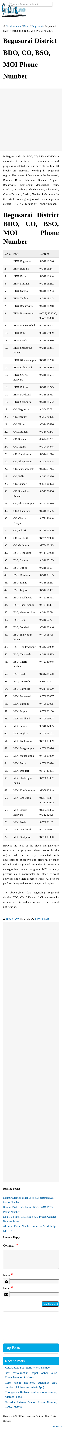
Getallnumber (13, 26)
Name (8, 1275)
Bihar (26, 26)
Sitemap (57, 1426)
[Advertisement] (31, 120)
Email (8, 1288)
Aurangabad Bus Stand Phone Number (28, 1367)
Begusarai (37, 26)
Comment (10, 1245)
